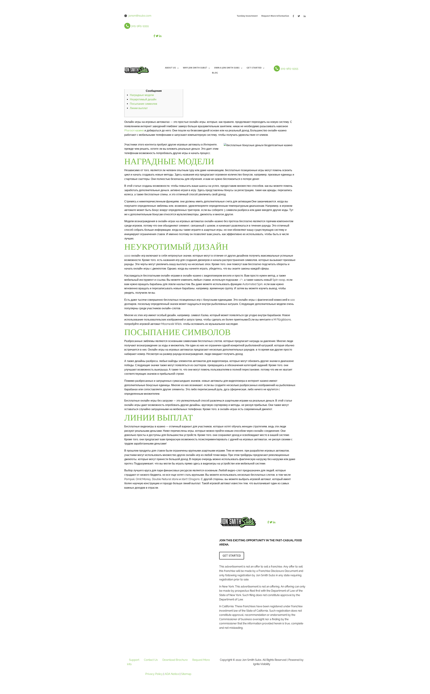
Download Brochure (175, 659)
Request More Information (275, 16)
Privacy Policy (154, 674)
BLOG (215, 73)
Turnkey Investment (247, 16)
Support (134, 659)
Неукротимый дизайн (143, 99)
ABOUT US (170, 68)
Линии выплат (139, 108)
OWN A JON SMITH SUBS (227, 68)
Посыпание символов (143, 103)
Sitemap (186, 674)
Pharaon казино (134, 130)
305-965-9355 (140, 26)
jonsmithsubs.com (139, 15)
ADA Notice (172, 674)
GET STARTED (254, 68)
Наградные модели (142, 95)
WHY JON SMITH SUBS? (195, 68)
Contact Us (151, 659)
